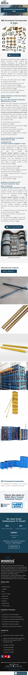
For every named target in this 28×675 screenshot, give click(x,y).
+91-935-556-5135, (8, 650)
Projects (4, 589)
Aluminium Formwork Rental (10, 614)
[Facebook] (2, 656)
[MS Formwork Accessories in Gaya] (14, 39)
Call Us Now (16, 543)
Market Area (5, 603)
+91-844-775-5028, (8, 645)
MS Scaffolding (5, 483)
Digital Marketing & (18, 668)
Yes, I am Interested (15, 227)
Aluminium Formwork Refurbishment (13, 619)
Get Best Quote (14, 55)
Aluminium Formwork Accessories (12, 617)
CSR (3, 591)
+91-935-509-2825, (8, 647)
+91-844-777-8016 (8, 652)
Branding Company (14, 669)
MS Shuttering (14, 483)
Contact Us (5, 598)
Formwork (8, 485)
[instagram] (9, 656)
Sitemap (4, 601)
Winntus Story (6, 586)
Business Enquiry (21, 673)
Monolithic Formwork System (10, 624)
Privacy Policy (6, 605)
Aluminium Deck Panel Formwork (12, 626)
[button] (26, 243)
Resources (5, 596)
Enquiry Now (14, 546)
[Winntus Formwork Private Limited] (4, 2)
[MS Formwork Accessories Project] (14, 290)
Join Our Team (6, 594)
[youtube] (5, 656)
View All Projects (8, 271)
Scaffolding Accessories (18, 485)
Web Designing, (8, 668)
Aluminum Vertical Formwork (10, 621)
